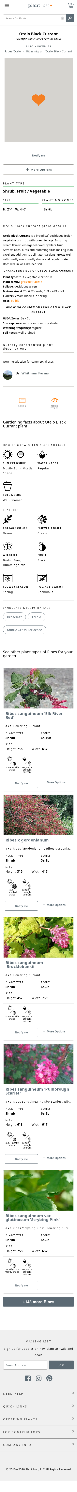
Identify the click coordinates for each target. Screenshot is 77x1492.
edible (15, 300)
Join (61, 1365)
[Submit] (70, 18)
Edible (36, 617)
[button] (62, 18)
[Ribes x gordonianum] (38, 847)
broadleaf (14, 617)
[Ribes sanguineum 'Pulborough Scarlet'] (38, 1098)
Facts (22, 406)
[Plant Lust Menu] (6, 5)
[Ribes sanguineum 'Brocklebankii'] (38, 972)
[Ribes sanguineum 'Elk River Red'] (38, 722)
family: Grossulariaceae (24, 630)
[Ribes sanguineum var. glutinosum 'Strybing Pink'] (38, 1225)
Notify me (38, 155)
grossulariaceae (31, 282)
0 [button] (71, 3)
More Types (55, 407)
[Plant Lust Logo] (40, 5)
